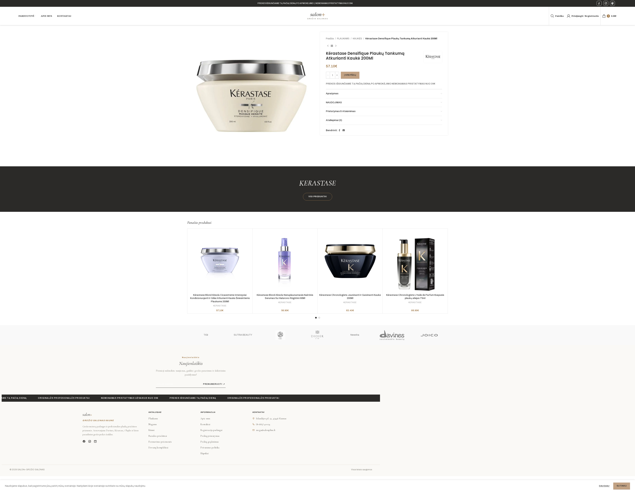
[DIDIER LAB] (317, 335)
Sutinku (622, 486)
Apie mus (205, 418)
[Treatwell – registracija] (612, 3)
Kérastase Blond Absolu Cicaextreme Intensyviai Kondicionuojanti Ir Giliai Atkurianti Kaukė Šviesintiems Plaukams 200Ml (220, 298)
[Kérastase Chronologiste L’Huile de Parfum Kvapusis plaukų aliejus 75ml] (415, 261)
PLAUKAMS (343, 38)
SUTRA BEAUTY (243, 335)
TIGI (206, 335)
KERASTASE (219, 305)
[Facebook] (599, 3)
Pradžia (330, 38)
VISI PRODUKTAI (317, 196)
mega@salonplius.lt (265, 430)
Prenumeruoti (214, 384)
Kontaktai (205, 424)
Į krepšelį (350, 75)
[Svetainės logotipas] (317, 16)
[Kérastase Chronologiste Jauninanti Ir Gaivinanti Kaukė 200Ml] (350, 261)
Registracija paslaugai (211, 430)
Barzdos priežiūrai (157, 435)
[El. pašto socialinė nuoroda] (343, 130)
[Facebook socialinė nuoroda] (339, 130)
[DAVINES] (392, 335)
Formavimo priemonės (160, 441)
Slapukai (204, 453)
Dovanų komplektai (158, 447)
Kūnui (151, 430)
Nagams (152, 424)
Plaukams (153, 418)
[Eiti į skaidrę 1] (316, 318)
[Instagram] (605, 3)
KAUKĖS (357, 38)
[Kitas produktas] (336, 46)
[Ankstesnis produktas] (328, 46)
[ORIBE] (280, 335)
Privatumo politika (209, 447)
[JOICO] (429, 335)
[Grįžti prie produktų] (332, 46)
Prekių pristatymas (209, 435)
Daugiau (604, 486)
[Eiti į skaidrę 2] (319, 318)
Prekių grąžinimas (209, 441)
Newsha (354, 335)
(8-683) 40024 (263, 424)
